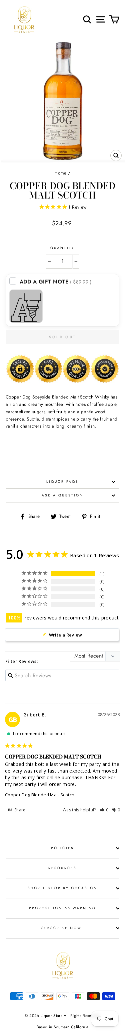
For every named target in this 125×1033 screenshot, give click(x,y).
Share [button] (19, 810)
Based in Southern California (63, 1027)
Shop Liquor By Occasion (62, 888)
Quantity (62, 247)
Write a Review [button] (65, 635)
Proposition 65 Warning (62, 908)
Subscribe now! (62, 927)
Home (60, 172)
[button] (104, 810)
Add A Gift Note (56, 281)
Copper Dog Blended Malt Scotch (39, 795)
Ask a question (62, 495)
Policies (62, 847)
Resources (62, 868)
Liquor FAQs (62, 481)
